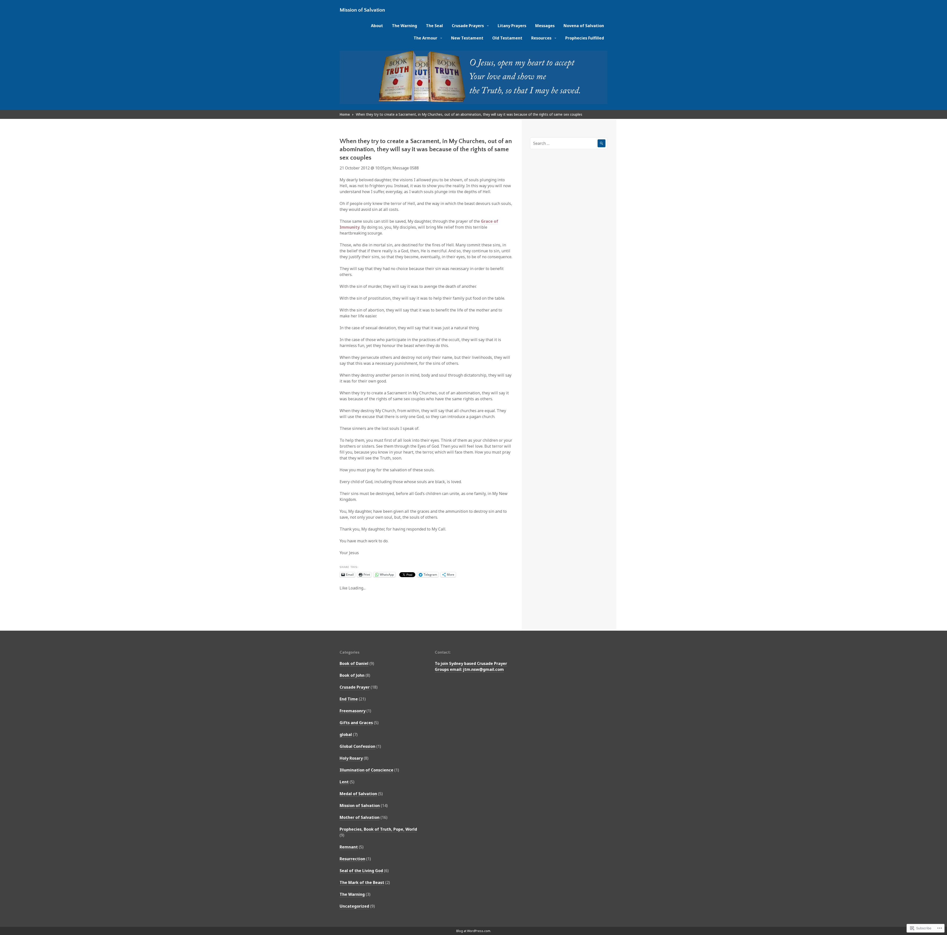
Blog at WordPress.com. (473, 931)
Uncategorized (354, 906)
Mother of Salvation (360, 817)
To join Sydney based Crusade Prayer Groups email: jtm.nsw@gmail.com (471, 666)
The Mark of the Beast (362, 882)
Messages (545, 25)
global (346, 734)
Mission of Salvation (362, 10)
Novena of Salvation (584, 25)
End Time (349, 699)
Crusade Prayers (468, 25)
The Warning (404, 25)
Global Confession (357, 746)
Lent (344, 782)
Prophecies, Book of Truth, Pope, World (378, 829)
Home (345, 114)
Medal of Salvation (358, 793)
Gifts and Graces (356, 722)
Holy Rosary (351, 758)
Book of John (352, 675)
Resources (541, 38)
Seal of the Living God (361, 870)
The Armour (425, 38)
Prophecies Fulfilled (584, 38)
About (377, 25)
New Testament (467, 38)
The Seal (434, 25)
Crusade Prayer (355, 687)
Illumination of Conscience (366, 770)
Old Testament (507, 38)
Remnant (349, 847)
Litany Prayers (512, 25)
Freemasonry (352, 711)
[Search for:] (568, 143)
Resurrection (352, 859)
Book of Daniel (354, 663)
